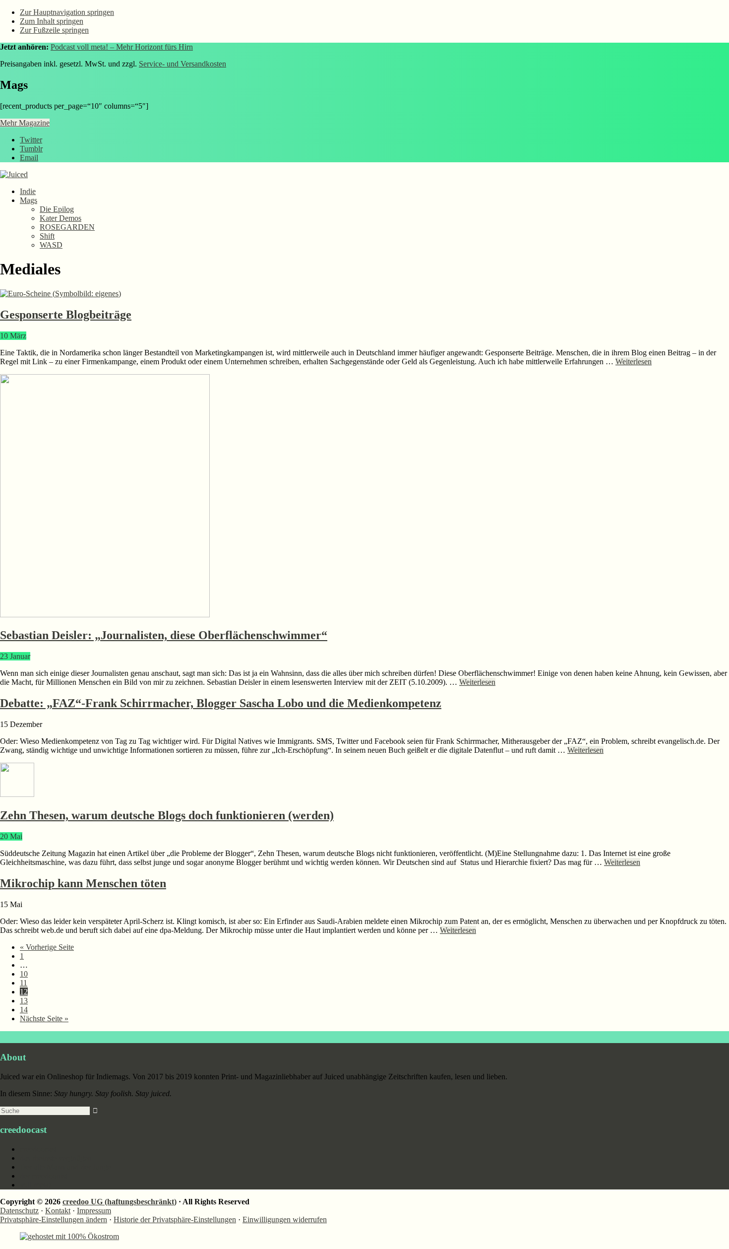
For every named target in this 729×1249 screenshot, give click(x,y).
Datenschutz (19, 1210)
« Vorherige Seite (47, 947)
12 (24, 991)
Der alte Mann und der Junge (65, 1167)
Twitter (31, 139)
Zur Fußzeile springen (54, 30)
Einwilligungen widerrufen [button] (285, 1219)
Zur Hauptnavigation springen (67, 12)
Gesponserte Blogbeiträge (65, 314)
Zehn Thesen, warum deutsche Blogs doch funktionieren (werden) (167, 815)
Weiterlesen (633, 361)
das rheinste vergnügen (56, 1158)
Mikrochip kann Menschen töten (83, 883)
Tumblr (31, 148)
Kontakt (57, 1210)
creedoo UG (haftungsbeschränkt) (119, 1201)
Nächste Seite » (44, 1018)
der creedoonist (43, 1176)
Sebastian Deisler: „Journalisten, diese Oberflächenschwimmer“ (163, 635)
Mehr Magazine (25, 123)
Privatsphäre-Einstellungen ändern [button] (53, 1219)
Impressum (94, 1210)
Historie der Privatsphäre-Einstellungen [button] (175, 1219)
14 (24, 1009)
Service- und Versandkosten (182, 64)
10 (24, 974)
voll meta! (35, 1185)
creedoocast (38, 1149)
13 (24, 1000)
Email (29, 157)
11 (23, 983)
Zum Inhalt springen (51, 21)
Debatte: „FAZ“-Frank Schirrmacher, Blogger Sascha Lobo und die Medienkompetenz (220, 703)
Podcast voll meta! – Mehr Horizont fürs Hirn (122, 47)
